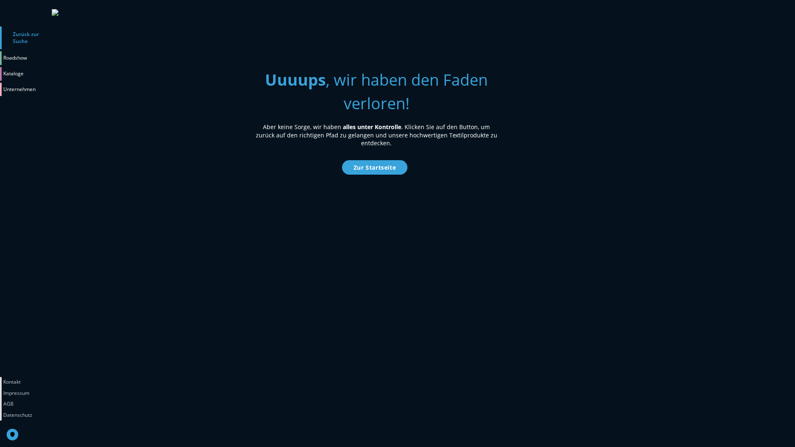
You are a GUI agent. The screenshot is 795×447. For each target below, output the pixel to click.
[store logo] (134, 13)
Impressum (16, 393)
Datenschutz (17, 414)
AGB (8, 403)
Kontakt (12, 381)
